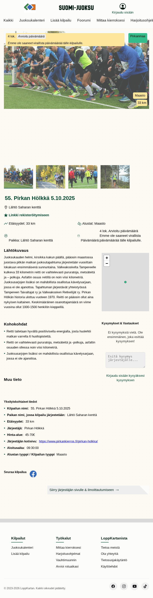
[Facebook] (113, 586)
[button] (125, 282)
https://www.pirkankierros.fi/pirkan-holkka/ (68, 441)
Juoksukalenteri (22, 547)
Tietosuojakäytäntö (114, 560)
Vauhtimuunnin (66, 560)
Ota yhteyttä (109, 554)
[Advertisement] (76, 137)
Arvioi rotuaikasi (67, 566)
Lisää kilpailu (20, 554)
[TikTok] (145, 586)
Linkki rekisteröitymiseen (29, 215)
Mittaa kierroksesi (68, 547)
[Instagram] (124, 586)
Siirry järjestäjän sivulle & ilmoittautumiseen (81, 490)
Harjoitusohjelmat (68, 554)
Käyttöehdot (109, 566)
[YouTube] (134, 586)
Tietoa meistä (110, 547)
